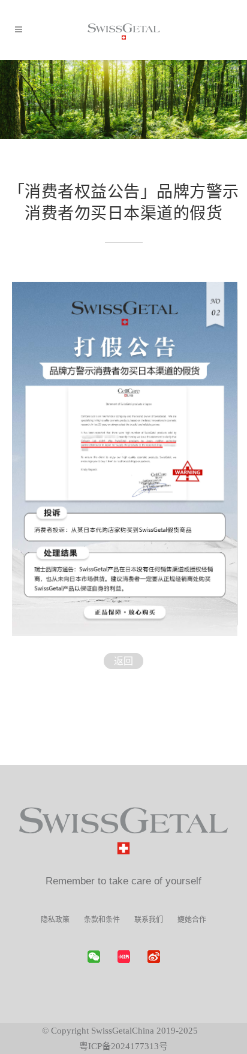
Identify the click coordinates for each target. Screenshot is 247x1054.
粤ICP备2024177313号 (123, 1046)
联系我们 (148, 920)
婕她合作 (191, 920)
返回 (123, 661)
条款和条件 (102, 920)
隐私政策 (55, 920)
